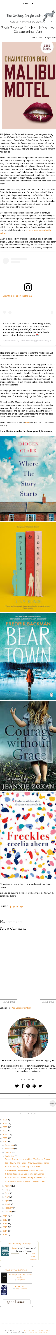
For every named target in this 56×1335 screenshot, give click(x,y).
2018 (5, 1216)
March (8, 1204)
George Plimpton (21, 1289)
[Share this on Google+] (22, 907)
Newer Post (8, 1002)
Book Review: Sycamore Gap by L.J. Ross (22, 1167)
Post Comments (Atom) (21, 1008)
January (8, 1212)
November (9, 1149)
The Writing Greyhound (35, 1331)
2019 (5, 1142)
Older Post (48, 1002)
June (7, 1193)
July (7, 1190)
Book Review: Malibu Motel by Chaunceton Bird (25, 1181)
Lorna (14, 1248)
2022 (5, 1131)
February (9, 1208)
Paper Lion (20, 1286)
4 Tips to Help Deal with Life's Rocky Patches (24, 1170)
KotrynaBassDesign (37, 1332)
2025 (5, 1120)
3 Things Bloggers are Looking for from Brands (24, 1174)
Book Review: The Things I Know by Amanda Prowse (27, 1163)
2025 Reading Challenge (19, 1243)
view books (33, 1259)
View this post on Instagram (17, 296)
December (9, 1145)
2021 (5, 1134)
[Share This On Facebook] (10, 907)
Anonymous (21, 1279)
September (10, 1156)
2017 (5, 1220)
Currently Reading (16, 1270)
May (7, 1197)
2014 (5, 1231)
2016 (5, 1224)
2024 (5, 1123)
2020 (5, 1138)
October (8, 1152)
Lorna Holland (27, 340)
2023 (5, 1127)
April (7, 1201)
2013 (5, 1235)
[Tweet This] (17, 907)
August (8, 1186)
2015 (5, 1227)
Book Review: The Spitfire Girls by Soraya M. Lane (26, 1178)
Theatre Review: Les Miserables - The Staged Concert (27, 1159)
